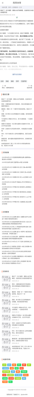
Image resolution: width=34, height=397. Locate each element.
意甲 (29, 365)
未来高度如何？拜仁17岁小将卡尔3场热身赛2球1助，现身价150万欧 (22, 348)
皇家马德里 (6, 371)
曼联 (12, 81)
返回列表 (29, 87)
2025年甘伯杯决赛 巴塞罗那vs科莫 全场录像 (15, 162)
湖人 (10, 381)
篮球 (9, 365)
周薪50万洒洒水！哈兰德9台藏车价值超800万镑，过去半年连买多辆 (21, 317)
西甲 (17, 81)
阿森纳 (5, 381)
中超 (11, 368)
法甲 (13, 371)
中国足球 (5, 368)
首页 (9, 7)
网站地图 (23, 389)
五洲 (4, 375)
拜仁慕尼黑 (18, 375)
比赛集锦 (10, 375)
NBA (19, 365)
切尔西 (11, 378)
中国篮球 (17, 378)
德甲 (16, 368)
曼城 (24, 378)
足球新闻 (15, 7)
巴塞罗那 (23, 81)
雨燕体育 (17, 3)
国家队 (26, 375)
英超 (7, 81)
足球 (2, 81)
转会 (21, 368)
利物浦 (5, 378)
